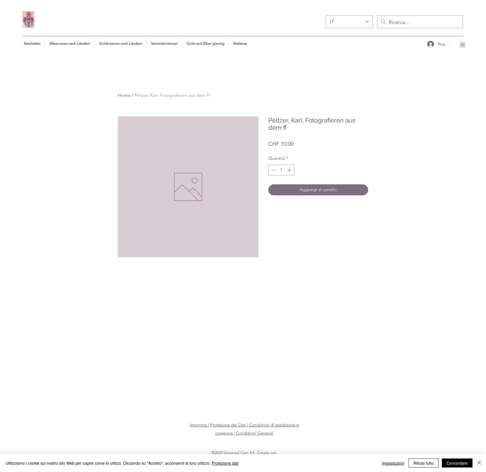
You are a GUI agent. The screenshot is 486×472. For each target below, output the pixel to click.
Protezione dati (225, 463)
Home (124, 95)
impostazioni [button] (393, 463)
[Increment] (290, 170)
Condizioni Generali (254, 433)
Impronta (199, 425)
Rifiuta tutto (423, 463)
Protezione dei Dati (228, 425)
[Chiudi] (479, 462)
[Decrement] (273, 170)
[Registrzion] (430, 44)
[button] (240, 43)
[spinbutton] (281, 170)
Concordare (457, 463)
